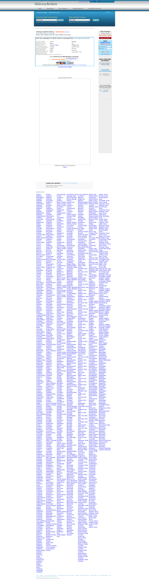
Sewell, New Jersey (82, 325)
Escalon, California (39, 428)
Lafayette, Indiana (60, 526)
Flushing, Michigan (69, 413)
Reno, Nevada (82, 236)
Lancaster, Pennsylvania (93, 360)
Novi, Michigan (71, 437)
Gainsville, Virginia (104, 299)
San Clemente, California (50, 289)
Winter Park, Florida (60, 368)
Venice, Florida (61, 357)
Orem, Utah (102, 265)
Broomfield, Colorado (49, 410)
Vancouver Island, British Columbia (40, 332)
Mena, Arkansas (39, 300)
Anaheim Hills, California (40, 345)
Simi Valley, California (49, 336)
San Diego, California (49, 292)
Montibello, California (39, 547)
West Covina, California (50, 388)
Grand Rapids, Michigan (71, 416)
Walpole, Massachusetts (71, 374)
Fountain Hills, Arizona (40, 235)
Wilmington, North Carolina (93, 213)
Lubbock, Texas (103, 222)
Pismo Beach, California (50, 229)
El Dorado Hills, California (41, 413)
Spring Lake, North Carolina (93, 195)
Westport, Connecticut (49, 503)
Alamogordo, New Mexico (82, 348)
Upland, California (49, 359)
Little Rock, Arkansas (39, 294)
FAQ (109, 12)
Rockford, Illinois (60, 496)
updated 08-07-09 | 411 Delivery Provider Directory (46, 576)
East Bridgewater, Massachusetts (72, 353)
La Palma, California (39, 492)
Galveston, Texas (104, 203)
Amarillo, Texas (93, 511)
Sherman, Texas (104, 247)
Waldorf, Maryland (69, 334)
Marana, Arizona (38, 249)
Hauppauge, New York (82, 404)
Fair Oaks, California (39, 435)
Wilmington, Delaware (49, 513)
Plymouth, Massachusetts (71, 368)
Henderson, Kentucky (70, 230)
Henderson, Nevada (81, 223)
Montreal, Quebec (92, 401)
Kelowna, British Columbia (39, 312)
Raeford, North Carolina (82, 547)
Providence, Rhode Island (93, 414)
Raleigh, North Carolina (82, 551)
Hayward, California (39, 465)
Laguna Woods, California (39, 508)
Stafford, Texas (103, 251)
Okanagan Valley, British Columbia (40, 320)
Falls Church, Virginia (103, 294)
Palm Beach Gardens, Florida (60, 309)
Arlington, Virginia (104, 278)
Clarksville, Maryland (70, 281)
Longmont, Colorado (49, 448)
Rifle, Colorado (50, 457)
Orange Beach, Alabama (41, 216)
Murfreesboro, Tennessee (93, 504)
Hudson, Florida (59, 240)
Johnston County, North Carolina (83, 509)
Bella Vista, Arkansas (39, 284)
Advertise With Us (94, 575)
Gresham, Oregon (92, 322)
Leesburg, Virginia (104, 307)
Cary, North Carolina (81, 453)
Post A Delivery (63, 8)
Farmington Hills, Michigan (72, 408)
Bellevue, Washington (102, 351)
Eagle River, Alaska (40, 223)
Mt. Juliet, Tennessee (92, 501)
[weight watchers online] (87, 185)
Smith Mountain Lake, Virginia (103, 329)
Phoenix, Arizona (39, 261)
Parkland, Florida (60, 319)
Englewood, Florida (60, 210)
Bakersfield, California (40, 351)
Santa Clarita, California (50, 317)
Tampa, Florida (61, 352)
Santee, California (49, 326)
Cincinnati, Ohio (94, 238)
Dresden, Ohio (93, 250)
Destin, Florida (61, 205)
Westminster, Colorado (50, 462)
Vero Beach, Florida (60, 359)
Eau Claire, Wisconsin (102, 416)
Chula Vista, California (40, 382)
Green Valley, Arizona (40, 243)
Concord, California (39, 388)
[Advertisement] (65, 73)
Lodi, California (41, 521)
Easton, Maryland (72, 289)
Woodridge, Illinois (60, 509)
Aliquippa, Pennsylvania (93, 342)
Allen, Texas (92, 510)
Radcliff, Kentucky (69, 243)
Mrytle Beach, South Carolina (93, 442)
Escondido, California (39, 431)
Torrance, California (49, 348)
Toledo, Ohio (93, 267)
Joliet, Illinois (61, 480)
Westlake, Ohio (93, 270)
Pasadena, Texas (104, 233)
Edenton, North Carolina (82, 475)
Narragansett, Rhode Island (93, 411)
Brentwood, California (39, 363)
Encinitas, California (39, 422)
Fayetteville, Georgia (60, 399)
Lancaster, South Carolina (93, 439)
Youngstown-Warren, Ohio (93, 275)
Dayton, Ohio (93, 248)
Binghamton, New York (82, 388)
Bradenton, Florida (49, 537)
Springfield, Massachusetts (71, 371)
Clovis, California (39, 385)
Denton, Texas (103, 194)
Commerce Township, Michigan (70, 403)
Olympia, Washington (102, 380)
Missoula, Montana (81, 207)
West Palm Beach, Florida (61, 365)
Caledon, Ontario (91, 298)
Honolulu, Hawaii (60, 441)
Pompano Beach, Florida (61, 328)
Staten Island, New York (82, 425)
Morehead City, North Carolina (82, 530)
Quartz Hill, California (49, 247)
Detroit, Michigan (72, 406)
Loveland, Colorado (49, 452)
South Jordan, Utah (105, 270)
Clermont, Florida (51, 545)
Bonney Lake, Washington (103, 357)
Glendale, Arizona (39, 240)
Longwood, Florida (60, 269)
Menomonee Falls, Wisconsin (104, 425)
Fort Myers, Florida (60, 221)
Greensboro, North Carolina (82, 490)
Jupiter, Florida (61, 248)
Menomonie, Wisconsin (102, 428)
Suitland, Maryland (69, 331)
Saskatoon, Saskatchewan (93, 418)
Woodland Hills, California (51, 394)
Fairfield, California (39, 438)
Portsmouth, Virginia (102, 322)
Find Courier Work (70, 575)
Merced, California (39, 535)
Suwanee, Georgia (60, 431)
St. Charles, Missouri (70, 534)
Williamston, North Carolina (93, 210)
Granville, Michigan (70, 419)
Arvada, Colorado (49, 401)
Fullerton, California (39, 453)
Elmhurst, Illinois (60, 473)
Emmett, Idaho (61, 446)
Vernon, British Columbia (40, 336)
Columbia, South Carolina (93, 430)
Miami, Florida (61, 278)
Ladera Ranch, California (40, 498)
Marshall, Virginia (104, 310)
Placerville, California (49, 232)
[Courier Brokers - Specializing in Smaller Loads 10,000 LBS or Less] (105, 94)
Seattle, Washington (102, 390)
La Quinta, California (39, 495)
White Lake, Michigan (70, 461)
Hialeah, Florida (59, 230)
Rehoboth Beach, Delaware (51, 510)
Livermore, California (39, 518)
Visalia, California (49, 380)
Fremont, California (39, 447)
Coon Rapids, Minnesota (71, 470)
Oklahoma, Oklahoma (92, 284)
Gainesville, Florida (60, 224)
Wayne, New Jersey (82, 345)
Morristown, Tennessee (92, 498)
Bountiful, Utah (103, 258)
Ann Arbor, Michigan (70, 390)
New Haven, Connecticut (50, 484)
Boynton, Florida (51, 535)
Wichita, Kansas (72, 224)
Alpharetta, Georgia (60, 374)
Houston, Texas (103, 211)
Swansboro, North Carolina (93, 198)
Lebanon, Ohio (93, 258)
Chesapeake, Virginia (103, 286)
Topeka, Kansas (72, 222)
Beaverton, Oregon (92, 314)
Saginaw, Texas (103, 242)
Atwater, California (39, 348)
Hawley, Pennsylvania (93, 354)
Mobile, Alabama (39, 210)
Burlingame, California (40, 366)
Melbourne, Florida (60, 272)
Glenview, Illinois (60, 476)
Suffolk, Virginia (103, 333)
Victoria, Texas (103, 255)
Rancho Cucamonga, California (50, 256)
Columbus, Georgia (60, 387)
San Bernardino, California (51, 283)
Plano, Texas (103, 234)
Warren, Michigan (72, 456)
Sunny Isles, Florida (60, 346)
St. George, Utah (104, 272)
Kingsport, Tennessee (92, 486)
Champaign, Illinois (60, 464)
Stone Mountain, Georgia (60, 428)
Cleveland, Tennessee (92, 470)
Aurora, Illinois (61, 456)
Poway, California (49, 244)
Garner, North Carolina (82, 487)
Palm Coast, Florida (60, 312)
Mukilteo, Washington (102, 377)
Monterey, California (39, 544)
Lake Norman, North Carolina (82, 521)
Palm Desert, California (50, 216)
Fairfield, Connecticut (49, 469)
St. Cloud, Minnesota (70, 496)
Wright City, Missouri (81, 199)
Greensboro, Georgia (60, 402)
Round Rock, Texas (105, 239)
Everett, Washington (102, 365)
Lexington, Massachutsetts (71, 383)
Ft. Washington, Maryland (71, 294)
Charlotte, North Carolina (83, 459)
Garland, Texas (103, 205)
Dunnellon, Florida (60, 207)
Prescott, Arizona (39, 264)
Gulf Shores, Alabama (40, 204)
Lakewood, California (39, 512)
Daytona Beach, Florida (61, 201)
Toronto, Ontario (94, 312)
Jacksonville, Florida (61, 243)
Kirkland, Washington (102, 374)
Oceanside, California (49, 201)
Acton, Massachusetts (71, 340)
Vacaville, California (49, 362)
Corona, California (39, 391)
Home (40, 8)
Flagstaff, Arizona (39, 232)
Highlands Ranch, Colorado (51, 439)
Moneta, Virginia (104, 313)
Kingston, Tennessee (92, 489)
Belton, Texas (93, 516)
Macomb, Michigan (69, 425)
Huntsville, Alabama (39, 207)
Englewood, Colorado (49, 424)
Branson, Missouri (69, 512)
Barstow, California (39, 354)
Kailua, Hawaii (61, 443)
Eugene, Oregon (91, 319)
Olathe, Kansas (71, 214)
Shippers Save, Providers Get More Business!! (78, 21)
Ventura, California (49, 377)
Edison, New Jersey (82, 266)
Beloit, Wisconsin (104, 411)
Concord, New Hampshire (82, 238)
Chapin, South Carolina (93, 424)
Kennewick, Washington (102, 371)
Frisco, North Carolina (82, 484)
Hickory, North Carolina (82, 503)
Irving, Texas (102, 213)
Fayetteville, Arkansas (40, 291)
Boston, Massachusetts (71, 343)
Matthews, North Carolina (83, 524)
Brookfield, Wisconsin (102, 413)
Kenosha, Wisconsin (102, 419)
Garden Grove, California (40, 456)
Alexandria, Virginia (105, 276)
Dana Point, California (40, 397)
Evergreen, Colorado (49, 427)
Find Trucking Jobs (61, 575)
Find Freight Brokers (103, 575)
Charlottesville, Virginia (103, 283)
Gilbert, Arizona (41, 238)
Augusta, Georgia (59, 380)
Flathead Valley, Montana (83, 204)
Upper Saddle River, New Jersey (82, 335)
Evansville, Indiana (60, 513)
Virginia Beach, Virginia (103, 337)
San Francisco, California (50, 295)
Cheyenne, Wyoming (102, 445)
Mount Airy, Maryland (70, 314)
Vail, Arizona (40, 282)
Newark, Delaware (49, 507)
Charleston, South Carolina (93, 427)
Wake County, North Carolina (93, 201)
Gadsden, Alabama (39, 201)
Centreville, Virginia (105, 281)
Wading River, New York (82, 431)
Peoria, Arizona (41, 259)
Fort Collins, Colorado (49, 430)
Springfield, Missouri (70, 530)
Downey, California (39, 407)
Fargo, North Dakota (92, 223)
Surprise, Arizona (39, 274)
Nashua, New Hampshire (82, 250)
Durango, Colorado (49, 421)
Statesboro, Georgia (60, 424)
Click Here (66, 32)
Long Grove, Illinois (60, 483)
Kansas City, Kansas (70, 202)
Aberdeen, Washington (102, 348)
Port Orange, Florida (61, 331)
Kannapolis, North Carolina (82, 512)
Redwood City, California (50, 267)
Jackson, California (39, 489)
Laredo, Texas (103, 220)
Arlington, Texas (94, 513)
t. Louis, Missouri (83, 194)
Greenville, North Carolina (83, 493)
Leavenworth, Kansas (71, 209)
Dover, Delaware (51, 505)
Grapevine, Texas (104, 210)
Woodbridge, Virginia (103, 345)
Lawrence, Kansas (70, 206)
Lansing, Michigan (69, 422)
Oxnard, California (49, 213)
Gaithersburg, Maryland (71, 297)
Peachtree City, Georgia (61, 414)
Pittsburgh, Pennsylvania (93, 379)
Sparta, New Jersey (82, 328)
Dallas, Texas (93, 527)
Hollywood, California (39, 478)
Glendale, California (39, 459)
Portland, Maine (71, 265)
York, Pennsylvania (93, 397)
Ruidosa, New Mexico (82, 366)
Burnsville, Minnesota (70, 467)
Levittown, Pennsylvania (93, 363)
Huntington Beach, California (39, 482)
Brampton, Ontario (92, 295)
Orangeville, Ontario (92, 308)
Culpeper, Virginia (104, 289)
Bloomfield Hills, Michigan (72, 393)
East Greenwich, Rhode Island (93, 408)
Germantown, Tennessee (93, 479)
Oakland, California (49, 198)
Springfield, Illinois (60, 506)
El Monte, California (39, 416)
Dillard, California (39, 404)
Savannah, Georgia (60, 421)
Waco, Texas (103, 256)
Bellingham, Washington (102, 354)
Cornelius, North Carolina (83, 465)
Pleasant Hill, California (50, 235)
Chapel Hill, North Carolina (82, 456)
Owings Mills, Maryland (71, 319)
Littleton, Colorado (49, 445)
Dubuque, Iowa (71, 196)
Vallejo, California (49, 368)
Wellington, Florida (60, 362)
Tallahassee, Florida (61, 349)
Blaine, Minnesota (70, 464)
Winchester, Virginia (102, 340)
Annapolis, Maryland (70, 269)
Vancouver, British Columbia (39, 327)
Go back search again (65, 67)
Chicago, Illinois (59, 467)
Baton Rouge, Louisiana (71, 246)
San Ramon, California (50, 308)
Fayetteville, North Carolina (82, 481)
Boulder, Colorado (49, 407)
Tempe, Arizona (38, 277)
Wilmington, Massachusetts (71, 377)
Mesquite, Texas (104, 227)
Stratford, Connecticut (49, 496)
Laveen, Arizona (38, 246)
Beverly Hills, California (40, 357)
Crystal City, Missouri (70, 515)
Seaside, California (49, 332)
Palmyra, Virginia (104, 320)
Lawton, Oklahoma (92, 281)
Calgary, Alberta (38, 226)
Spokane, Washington (102, 396)
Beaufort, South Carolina (93, 421)
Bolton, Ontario (93, 293)
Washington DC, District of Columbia (51, 518)
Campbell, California (39, 370)
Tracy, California (51, 350)
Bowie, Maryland (72, 278)
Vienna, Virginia (104, 335)
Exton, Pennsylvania (93, 345)
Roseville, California (49, 274)
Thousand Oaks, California (51, 345)
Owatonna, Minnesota (70, 487)
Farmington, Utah (104, 259)
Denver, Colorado (49, 418)
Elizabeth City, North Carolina (82, 478)
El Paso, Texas (103, 196)
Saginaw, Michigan (69, 448)
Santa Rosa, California (50, 323)
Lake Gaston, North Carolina (82, 518)
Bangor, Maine (71, 264)
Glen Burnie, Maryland (70, 303)
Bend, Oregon (93, 316)
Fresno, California (39, 450)
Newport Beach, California (39, 564)
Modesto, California (39, 541)
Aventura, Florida (51, 524)
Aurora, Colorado (51, 403)
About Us (42, 575)
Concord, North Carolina (82, 462)
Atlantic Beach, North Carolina (82, 447)
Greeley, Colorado (49, 436)
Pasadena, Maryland (70, 322)
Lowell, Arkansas (39, 297)
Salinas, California (49, 280)
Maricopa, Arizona (39, 252)
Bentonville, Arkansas (40, 288)
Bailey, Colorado (51, 405)
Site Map (77, 575)
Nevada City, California (40, 560)
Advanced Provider (54, 12)
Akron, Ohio (92, 231)
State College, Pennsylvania (93, 388)
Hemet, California (39, 469)
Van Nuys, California (49, 374)
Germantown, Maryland (71, 300)
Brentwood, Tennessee (92, 461)
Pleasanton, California (49, 238)
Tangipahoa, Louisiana (70, 261)
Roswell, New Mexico (82, 363)
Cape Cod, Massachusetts (71, 349)
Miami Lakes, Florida (61, 280)
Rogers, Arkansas (39, 303)
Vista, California (51, 383)
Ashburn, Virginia (104, 279)
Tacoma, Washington (102, 399)
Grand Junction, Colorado (51, 433)
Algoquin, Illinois (60, 453)
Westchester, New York (82, 435)
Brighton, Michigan (69, 396)
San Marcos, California (50, 301)
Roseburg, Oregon (92, 334)
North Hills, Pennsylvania (93, 373)
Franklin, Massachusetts (71, 356)
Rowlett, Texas (103, 241)
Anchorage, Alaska (39, 219)
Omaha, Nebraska (81, 216)
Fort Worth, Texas (104, 200)
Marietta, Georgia (59, 408)
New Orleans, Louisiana (71, 255)
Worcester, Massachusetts (71, 380)
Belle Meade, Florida (50, 526)
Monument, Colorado (49, 455)
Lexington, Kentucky (70, 233)
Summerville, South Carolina (93, 445)
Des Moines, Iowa (72, 194)
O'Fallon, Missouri (69, 527)
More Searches (105, 54)
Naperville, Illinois (60, 486)
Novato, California (49, 195)
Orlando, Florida (59, 301)
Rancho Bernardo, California (49, 251)
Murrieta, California (39, 554)
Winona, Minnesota (70, 506)
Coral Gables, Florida (50, 549)
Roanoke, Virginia (104, 327)
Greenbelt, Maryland (70, 306)
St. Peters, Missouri (81, 196)
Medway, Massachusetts (71, 359)
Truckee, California (49, 353)
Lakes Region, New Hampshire (83, 244)
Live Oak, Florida (60, 263)
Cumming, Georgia (60, 393)
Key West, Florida (60, 250)
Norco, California (39, 568)
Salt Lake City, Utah (105, 268)
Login (99, 1)
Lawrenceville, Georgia (61, 405)
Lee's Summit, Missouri (71, 524)
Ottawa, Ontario (93, 310)
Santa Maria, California (50, 320)
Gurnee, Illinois (61, 479)
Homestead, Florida (60, 237)
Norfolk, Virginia (104, 318)
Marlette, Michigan (69, 428)
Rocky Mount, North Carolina (82, 554)
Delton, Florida (61, 203)
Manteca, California (39, 532)
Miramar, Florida (59, 283)
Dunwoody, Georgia (60, 396)
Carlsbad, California (39, 373)
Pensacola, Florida (60, 325)
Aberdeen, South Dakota (93, 448)
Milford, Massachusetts (71, 365)
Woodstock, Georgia (60, 438)
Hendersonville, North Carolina (83, 500)
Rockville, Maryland (70, 325)
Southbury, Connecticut (49, 490)
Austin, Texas (93, 514)
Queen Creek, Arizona (40, 267)
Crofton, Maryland (72, 287)
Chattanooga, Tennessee (93, 464)
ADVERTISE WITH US (83, 1)
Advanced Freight (42, 12)
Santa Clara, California (50, 314)
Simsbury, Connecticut (49, 487)
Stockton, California (49, 342)
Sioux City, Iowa (72, 197)
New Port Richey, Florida (61, 289)
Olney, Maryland (72, 316)
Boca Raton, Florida (50, 529)
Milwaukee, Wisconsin (102, 435)
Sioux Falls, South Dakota (93, 458)
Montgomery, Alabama (40, 213)
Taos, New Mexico (81, 373)
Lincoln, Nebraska (81, 213)
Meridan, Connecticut (49, 478)
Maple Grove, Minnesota (71, 476)
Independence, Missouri (71, 518)
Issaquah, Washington (102, 368)
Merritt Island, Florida (61, 275)
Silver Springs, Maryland (71, 328)
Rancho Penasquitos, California (50, 264)
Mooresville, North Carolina (82, 527)
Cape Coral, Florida (49, 543)
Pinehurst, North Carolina (83, 544)
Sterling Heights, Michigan (72, 452)
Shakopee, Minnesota (70, 493)
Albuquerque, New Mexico (82, 351)
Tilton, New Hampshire (81, 257)
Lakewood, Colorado (49, 442)
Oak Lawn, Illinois (60, 489)
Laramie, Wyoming (104, 449)
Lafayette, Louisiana (70, 249)
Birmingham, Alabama (40, 198)
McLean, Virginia (104, 312)
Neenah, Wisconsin (105, 440)
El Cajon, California (39, 410)
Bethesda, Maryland (70, 275)
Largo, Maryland (72, 309)
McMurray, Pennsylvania (93, 366)
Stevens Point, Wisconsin (103, 442)
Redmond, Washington (102, 383)
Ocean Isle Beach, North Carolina (82, 538)
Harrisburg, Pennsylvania (93, 351)
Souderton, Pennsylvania (93, 385)
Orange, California (49, 207)
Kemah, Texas (103, 219)
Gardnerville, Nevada (82, 219)
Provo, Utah (102, 267)
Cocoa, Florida (50, 547)
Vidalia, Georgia (59, 435)
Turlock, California (49, 356)
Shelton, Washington (102, 393)
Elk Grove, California (39, 419)
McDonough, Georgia (61, 411)
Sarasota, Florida (60, 337)
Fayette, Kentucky (72, 228)
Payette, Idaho (61, 451)
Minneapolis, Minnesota (71, 484)
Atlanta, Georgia (59, 377)
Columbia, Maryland (70, 284)
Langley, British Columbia (41, 315)
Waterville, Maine (72, 267)
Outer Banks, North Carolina (82, 541)
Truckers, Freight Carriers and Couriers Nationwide (47, 21)
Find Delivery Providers (94, 8)
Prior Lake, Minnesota (70, 490)
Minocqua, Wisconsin (102, 438)
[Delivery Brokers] (47, 3)
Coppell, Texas (93, 522)
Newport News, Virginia (103, 315)
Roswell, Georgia (59, 418)
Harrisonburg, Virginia (103, 303)
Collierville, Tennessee (92, 473)
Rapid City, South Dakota (93, 455)
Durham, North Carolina (82, 472)
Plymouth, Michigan (70, 442)
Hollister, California (39, 475)
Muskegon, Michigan (70, 435)
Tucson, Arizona (38, 280)
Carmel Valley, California (40, 376)
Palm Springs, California (50, 219)
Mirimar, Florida (61, 285)
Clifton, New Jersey (81, 260)
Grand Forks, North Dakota (93, 226)
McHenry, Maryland (70, 311)
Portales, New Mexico (82, 360)
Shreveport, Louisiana (70, 258)
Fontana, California (39, 444)
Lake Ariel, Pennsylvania (93, 357)
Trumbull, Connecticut (49, 500)
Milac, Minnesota (72, 482)
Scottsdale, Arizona (39, 271)
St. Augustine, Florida (61, 340)
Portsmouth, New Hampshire (83, 254)
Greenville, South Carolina (93, 433)
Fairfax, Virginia (103, 292)
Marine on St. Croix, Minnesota (72, 479)
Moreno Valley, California (40, 551)
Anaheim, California (39, 342)
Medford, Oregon (91, 325)
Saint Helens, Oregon (93, 337)
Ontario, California (49, 204)
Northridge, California (39, 571)
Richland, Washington (102, 387)
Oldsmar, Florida (59, 298)
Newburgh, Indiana (60, 529)
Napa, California (39, 557)
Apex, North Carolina (81, 444)
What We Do (50, 8)
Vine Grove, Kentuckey (70, 226)
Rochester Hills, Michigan (71, 445)
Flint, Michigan (71, 411)
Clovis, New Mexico (81, 354)
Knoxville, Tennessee (92, 492)
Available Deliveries (78, 8)
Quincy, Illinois (61, 494)
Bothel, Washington (105, 360)
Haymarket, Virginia (105, 306)
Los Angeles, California (40, 526)
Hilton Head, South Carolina (93, 436)
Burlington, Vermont (105, 275)
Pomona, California (49, 241)
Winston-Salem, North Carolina (94, 216)
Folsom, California (39, 441)
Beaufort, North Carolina (82, 450)
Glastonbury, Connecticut (50, 472)
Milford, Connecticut (49, 481)
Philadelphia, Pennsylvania (93, 376)
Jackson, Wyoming (104, 448)
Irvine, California (39, 486)
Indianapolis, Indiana (61, 520)
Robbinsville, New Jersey (82, 319)
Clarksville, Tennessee (92, 467)
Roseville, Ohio (93, 262)
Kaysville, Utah (103, 261)
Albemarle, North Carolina (83, 441)
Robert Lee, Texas (104, 236)
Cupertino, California (39, 394)
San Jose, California (49, 298)
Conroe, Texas (93, 521)
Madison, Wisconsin (102, 422)
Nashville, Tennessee (92, 507)
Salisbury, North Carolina (83, 557)
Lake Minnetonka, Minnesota (72, 473)
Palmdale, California (49, 223)
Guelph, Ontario (93, 302)
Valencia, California (49, 365)
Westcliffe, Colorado (49, 459)
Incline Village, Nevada (82, 226)
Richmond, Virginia (105, 326)
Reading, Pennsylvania (93, 382)
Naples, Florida (61, 287)
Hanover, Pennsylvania (93, 348)
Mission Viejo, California (40, 538)
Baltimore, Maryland (70, 272)
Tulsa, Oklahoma (92, 291)
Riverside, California (49, 271)
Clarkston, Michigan (70, 399)
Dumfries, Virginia (104, 290)
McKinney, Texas (104, 225)
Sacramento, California (50, 277)
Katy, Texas (102, 214)
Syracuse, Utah (103, 273)
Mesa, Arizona (40, 255)
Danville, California (39, 401)
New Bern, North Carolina (83, 534)
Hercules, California (39, 472)
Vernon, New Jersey (82, 339)
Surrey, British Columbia (40, 323)
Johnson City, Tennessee (93, 483)
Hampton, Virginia (104, 301)
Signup (94, 1)
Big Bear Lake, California (40, 360)
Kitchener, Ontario (92, 305)
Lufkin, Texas (103, 224)
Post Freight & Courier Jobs (50, 575)
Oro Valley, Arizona (39, 257)
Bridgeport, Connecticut (49, 465)
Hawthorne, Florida (60, 227)
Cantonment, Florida (50, 540)
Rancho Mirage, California (51, 260)
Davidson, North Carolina (83, 469)
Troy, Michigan (71, 454)
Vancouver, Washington (102, 402)
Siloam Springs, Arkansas (39, 307)
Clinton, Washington (102, 362)
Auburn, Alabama (39, 195)
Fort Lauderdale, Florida (60, 217)
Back (65, 167)
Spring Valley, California (50, 339)
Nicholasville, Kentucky (71, 240)
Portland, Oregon (91, 331)
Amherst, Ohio (93, 233)
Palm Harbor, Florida (61, 315)
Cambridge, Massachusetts (71, 346)
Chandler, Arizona (39, 229)
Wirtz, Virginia (103, 343)
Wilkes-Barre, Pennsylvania (93, 394)
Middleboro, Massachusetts (71, 362)
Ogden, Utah (103, 264)
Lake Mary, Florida (60, 254)
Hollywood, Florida (60, 233)
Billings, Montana (83, 202)
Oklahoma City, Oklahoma (93, 288)
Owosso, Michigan (69, 439)
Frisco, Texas (103, 202)
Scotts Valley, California (50, 329)
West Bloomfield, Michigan (72, 458)
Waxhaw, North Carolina (93, 204)
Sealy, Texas (103, 245)
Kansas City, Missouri (70, 521)
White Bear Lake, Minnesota (72, 503)
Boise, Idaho (60, 445)
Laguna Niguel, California (41, 504)
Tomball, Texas (103, 253)
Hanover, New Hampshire (82, 241)
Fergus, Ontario (93, 301)
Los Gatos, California (39, 529)
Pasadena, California (49, 226)
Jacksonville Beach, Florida (61, 246)
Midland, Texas (103, 228)
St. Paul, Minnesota (70, 500)
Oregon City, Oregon (92, 328)
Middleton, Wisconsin (102, 431)
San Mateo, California (49, 305)
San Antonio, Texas (105, 244)
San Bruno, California (49, 286)
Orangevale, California (49, 210)
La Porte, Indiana (59, 523)
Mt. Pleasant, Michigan (71, 431)
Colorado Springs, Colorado (49, 414)
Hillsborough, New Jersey (82, 278)
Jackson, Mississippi (70, 509)
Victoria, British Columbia (41, 339)
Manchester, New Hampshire (83, 247)
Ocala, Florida (61, 295)
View (56, 45)
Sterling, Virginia (104, 332)
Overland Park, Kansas (71, 216)
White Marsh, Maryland (71, 337)
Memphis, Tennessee (92, 495)
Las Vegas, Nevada (81, 229)
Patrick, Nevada (83, 234)
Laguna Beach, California (41, 501)
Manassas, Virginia (105, 309)
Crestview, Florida (60, 198)
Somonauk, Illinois (60, 503)
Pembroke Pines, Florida (61, 322)
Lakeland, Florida (60, 257)
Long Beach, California (40, 523)
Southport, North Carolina (83, 560)
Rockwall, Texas (104, 238)
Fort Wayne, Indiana (60, 517)
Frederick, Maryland (70, 291)
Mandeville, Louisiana (70, 252)
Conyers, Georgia (59, 390)
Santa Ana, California (49, 311)
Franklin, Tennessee (92, 476)
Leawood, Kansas (70, 212)
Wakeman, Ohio (94, 268)
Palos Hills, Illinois (60, 492)
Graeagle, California (39, 462)
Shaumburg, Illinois (60, 500)
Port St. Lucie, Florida (61, 334)
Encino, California (39, 425)
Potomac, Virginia (104, 324)
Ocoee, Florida (61, 296)
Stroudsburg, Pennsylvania (93, 391)
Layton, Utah (103, 262)
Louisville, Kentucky (70, 237)
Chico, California (39, 379)
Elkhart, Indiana (61, 511)
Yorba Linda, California (50, 397)
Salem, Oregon (93, 340)
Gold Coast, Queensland (92, 404)
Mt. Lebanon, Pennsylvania (93, 370)
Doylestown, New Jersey (82, 263)
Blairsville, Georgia (60, 383)
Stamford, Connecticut (49, 493)
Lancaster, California (39, 515)
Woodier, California (49, 391)
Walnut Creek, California (50, 385)
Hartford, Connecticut (49, 475)
